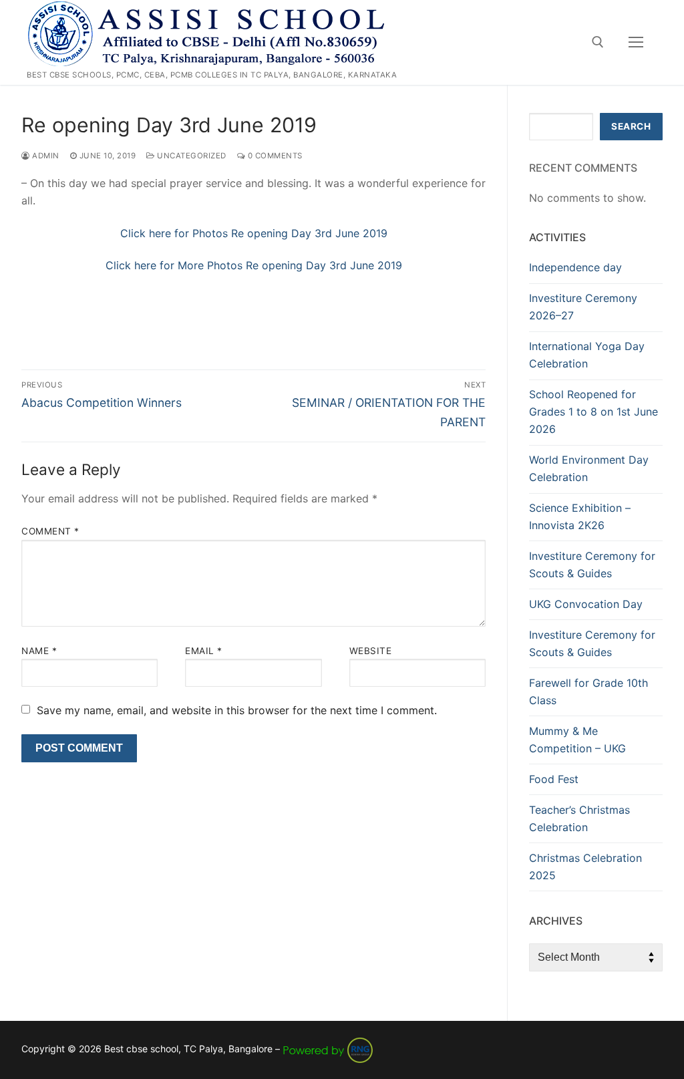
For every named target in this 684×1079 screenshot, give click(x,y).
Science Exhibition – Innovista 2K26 (580, 516)
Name (39, 650)
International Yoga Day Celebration (587, 354)
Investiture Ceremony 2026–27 (583, 306)
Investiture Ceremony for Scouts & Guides (592, 564)
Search (631, 126)
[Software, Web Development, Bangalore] (328, 1048)
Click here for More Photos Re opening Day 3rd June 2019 (254, 265)
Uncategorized (190, 155)
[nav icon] (636, 43)
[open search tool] (598, 42)
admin (44, 155)
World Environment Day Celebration (589, 468)
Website (370, 650)
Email (203, 650)
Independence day (575, 267)
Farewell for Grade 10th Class (588, 691)
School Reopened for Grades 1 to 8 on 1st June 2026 (593, 412)
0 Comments (274, 155)
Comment (50, 531)
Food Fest (553, 779)
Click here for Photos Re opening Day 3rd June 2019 (253, 233)
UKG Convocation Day (586, 604)
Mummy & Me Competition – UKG (577, 739)
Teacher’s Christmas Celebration (579, 818)
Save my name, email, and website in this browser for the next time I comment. (237, 710)
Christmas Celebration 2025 (585, 866)
